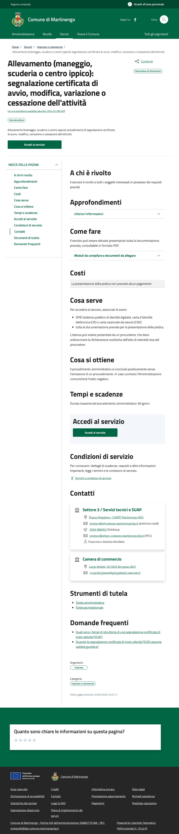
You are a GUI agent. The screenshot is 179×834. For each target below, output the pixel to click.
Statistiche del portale (23, 803)
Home (15, 47)
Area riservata (18, 789)
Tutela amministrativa (90, 602)
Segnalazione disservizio (24, 810)
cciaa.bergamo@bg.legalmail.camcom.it (115, 573)
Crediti (55, 789)
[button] (146, 4)
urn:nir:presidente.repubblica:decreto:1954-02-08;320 (36, 111)
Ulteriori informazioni (88, 213)
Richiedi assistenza (143, 796)
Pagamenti (98, 803)
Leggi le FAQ (58, 803)
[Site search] (164, 19)
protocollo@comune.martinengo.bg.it (114, 523)
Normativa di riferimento (148, 70)
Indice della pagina (23, 164)
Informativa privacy (103, 789)
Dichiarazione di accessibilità (27, 796)
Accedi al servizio (34, 145)
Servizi (28, 47)
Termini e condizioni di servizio (93, 478)
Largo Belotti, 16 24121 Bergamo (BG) (112, 566)
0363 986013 (98, 529)
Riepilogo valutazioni (144, 803)
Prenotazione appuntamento (109, 796)
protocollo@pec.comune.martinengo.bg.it (117, 535)
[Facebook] (133, 19)
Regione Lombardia (21, 4)
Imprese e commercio (50, 47)
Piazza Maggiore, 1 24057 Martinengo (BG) (116, 517)
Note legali (138, 789)
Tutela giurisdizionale (89, 607)
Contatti (56, 796)
